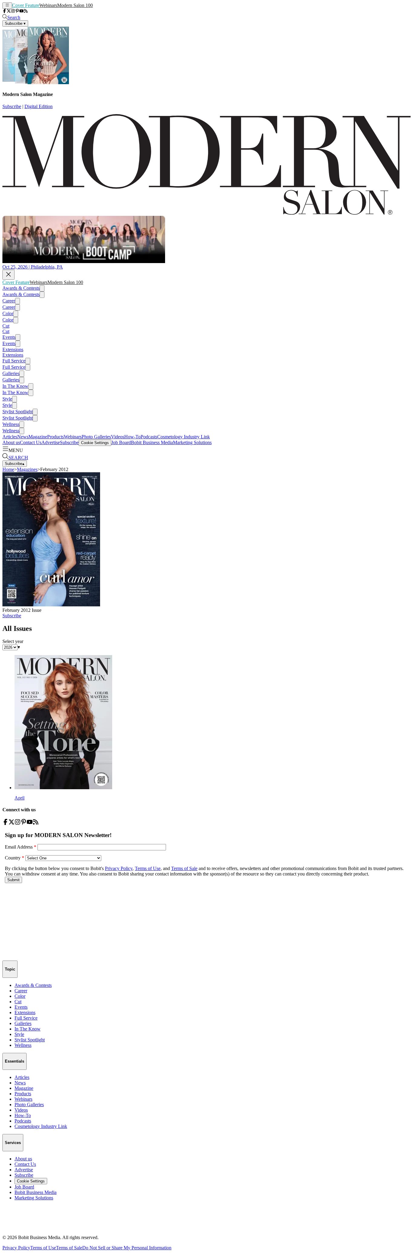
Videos (117, 436)
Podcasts (149, 436)
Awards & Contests (21, 288)
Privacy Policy (16, 1247)
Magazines (27, 469)
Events (8, 337)
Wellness (10, 424)
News (22, 436)
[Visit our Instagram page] (13, 11)
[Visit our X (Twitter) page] (9, 11)
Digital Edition (38, 106)
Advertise (50, 442)
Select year (12, 641)
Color (7, 313)
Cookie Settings (95, 442)
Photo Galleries (96, 436)
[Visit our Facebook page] (4, 11)
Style (7, 398)
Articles (9, 436)
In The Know (15, 386)
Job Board (121, 442)
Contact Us (30, 442)
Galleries (10, 373)
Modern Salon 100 (75, 5)
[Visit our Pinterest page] (17, 11)
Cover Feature (25, 5)
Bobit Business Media (152, 442)
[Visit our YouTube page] (21, 11)
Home (8, 469)
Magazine (37, 436)
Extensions (12, 349)
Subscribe (11, 106)
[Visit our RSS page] (26, 11)
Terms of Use (43, 1247)
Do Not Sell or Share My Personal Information (126, 1247)
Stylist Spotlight (17, 411)
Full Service (13, 360)
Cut (5, 325)
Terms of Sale (69, 1247)
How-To (132, 436)
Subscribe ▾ (15, 23)
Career (8, 300)
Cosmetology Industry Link (183, 436)
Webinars (48, 5)
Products (55, 436)
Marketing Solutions (192, 442)
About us (11, 442)
